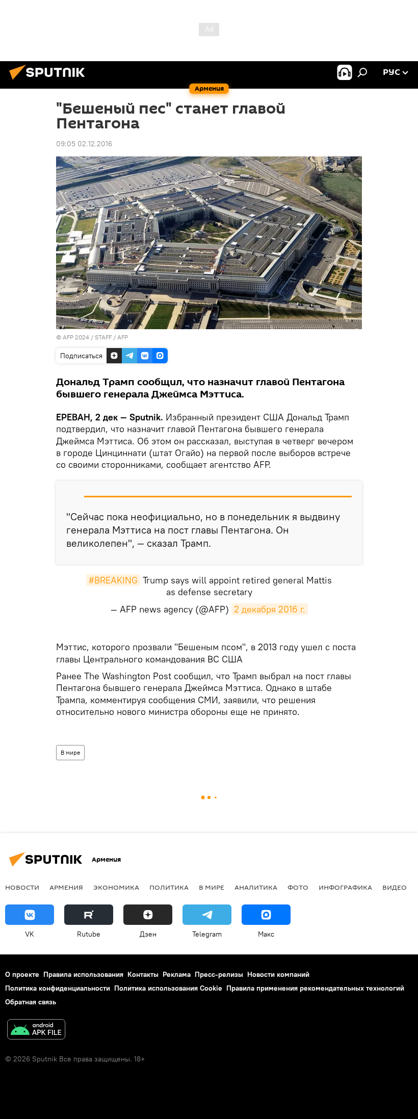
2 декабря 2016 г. (269, 609)
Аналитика (255, 887)
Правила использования (83, 974)
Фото (298, 887)
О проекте (22, 974)
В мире (70, 752)
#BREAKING (113, 580)
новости (22, 887)
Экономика (116, 887)
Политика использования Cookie (168, 988)
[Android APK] (36, 1030)
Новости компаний (278, 974)
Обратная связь (30, 1001)
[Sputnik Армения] (50, 81)
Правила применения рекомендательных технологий (315, 988)
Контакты (143, 974)
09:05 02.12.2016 (84, 143)
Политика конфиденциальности (57, 988)
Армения (66, 887)
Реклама (177, 974)
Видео (394, 887)
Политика (169, 887)
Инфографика (345, 887)
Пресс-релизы (219, 974)
